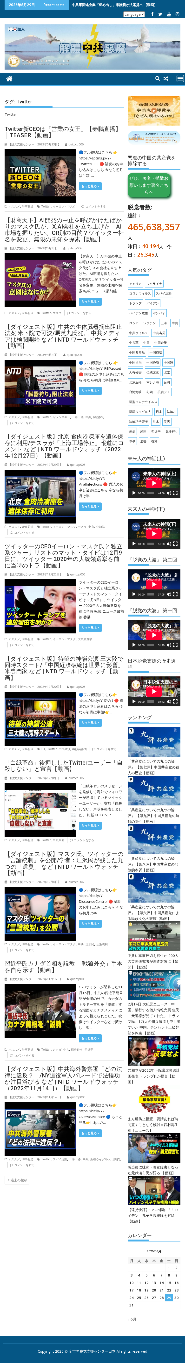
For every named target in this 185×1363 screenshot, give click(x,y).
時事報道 (27, 206)
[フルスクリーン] (175, 493)
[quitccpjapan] (9, 78)
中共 (88, 417)
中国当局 (135, 362)
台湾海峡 (135, 392)
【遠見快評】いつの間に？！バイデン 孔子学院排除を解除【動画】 (153, 1215)
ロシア (134, 323)
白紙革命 (58, 840)
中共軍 (134, 342)
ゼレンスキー (61, 417)
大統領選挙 (85, 639)
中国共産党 (137, 352)
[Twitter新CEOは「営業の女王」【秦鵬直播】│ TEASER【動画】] (40, 152)
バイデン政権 (138, 313)
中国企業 (160, 342)
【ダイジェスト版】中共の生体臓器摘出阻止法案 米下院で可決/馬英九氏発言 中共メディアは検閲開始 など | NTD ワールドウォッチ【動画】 (63, 336)
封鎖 (149, 392)
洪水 (156, 421)
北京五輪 (135, 382)
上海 (164, 323)
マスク (57, 313)
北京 (91, 527)
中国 (146, 342)
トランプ (135, 303)
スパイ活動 (60, 1159)
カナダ (57, 1049)
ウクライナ (154, 283)
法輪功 (116, 1159)
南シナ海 (152, 382)
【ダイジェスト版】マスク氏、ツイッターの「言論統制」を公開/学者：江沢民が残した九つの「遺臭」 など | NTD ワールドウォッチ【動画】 (64, 863)
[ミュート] (168, 493)
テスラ (82, 527)
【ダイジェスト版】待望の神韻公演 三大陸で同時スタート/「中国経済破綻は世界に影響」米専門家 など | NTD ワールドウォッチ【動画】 (64, 668)
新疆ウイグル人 (100, 1159)
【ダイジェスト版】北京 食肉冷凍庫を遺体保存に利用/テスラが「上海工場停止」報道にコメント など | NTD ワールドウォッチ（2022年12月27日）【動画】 (64, 446)
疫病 (132, 431)
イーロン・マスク (64, 206)
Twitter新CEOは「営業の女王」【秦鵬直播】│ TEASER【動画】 (63, 132)
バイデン (152, 303)
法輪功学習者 (138, 421)
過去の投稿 (19, 1180)
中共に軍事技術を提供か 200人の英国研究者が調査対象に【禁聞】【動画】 (153, 961)
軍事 (132, 441)
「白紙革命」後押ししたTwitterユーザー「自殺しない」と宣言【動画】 (64, 765)
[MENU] (180, 78)
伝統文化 (152, 372)
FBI (43, 749)
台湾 (167, 382)
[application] (154, 483)
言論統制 (102, 944)
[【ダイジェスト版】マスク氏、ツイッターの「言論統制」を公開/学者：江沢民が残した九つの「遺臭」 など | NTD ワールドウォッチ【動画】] (40, 889)
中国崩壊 (156, 352)
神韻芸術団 (79, 749)
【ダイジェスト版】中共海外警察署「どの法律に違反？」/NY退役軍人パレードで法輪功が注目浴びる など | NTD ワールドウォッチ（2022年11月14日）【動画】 (63, 1078)
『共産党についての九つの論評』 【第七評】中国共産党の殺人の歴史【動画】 (153, 767)
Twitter (46, 206)
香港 (154, 441)
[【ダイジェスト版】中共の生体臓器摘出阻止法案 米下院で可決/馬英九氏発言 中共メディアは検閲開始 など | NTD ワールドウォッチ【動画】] (40, 362)
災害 (167, 421)
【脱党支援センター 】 (34, 144)
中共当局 (159, 333)
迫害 (143, 441)
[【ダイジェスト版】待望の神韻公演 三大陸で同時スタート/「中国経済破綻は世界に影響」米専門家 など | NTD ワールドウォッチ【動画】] (40, 694)
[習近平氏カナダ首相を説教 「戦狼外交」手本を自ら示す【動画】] (40, 986)
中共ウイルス (138, 333)
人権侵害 (135, 372)
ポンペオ (159, 313)
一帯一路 (78, 417)
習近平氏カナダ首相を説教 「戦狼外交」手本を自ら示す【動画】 (64, 966)
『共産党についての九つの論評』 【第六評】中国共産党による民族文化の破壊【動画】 (153, 912)
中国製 (168, 362)
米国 (143, 431)
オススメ (14, 206)
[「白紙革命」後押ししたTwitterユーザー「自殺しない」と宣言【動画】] (40, 785)
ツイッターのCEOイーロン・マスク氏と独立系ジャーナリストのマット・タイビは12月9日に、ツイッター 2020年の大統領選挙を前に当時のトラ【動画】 (63, 556)
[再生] (134, 493)
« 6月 (132, 1319)
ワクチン (149, 323)
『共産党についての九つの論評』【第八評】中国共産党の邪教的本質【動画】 (153, 864)
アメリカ (135, 283)
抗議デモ (164, 392)
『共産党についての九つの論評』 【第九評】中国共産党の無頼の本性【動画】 (153, 815)
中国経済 (64, 749)
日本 (159, 411)
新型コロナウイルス (143, 402)
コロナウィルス (140, 293)
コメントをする (96, 206)
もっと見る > (90, 186)
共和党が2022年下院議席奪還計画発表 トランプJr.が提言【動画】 (154, 1076)
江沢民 (90, 944)
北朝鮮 (100, 527)
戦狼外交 (77, 1049)
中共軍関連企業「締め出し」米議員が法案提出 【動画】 (114, 4)
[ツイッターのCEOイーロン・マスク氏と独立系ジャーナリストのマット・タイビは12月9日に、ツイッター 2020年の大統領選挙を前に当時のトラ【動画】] (40, 582)
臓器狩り (99, 417)
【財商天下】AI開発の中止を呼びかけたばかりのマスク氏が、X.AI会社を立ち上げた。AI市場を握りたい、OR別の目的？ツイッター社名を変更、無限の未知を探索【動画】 (64, 230)
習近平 (89, 1049)
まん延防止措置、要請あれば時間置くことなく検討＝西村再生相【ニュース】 (153, 1124)
